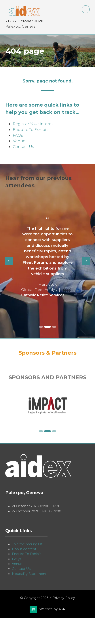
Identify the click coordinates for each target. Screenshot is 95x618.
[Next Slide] (86, 261)
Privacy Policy (64, 598)
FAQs (18, 135)
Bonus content (24, 549)
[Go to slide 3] (54, 327)
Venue (19, 140)
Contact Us (23, 146)
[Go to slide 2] (47, 327)
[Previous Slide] (9, 261)
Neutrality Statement (29, 574)
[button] (86, 9)
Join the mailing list (27, 544)
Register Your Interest (34, 123)
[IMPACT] (47, 405)
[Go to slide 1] (41, 327)
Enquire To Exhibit (30, 129)
